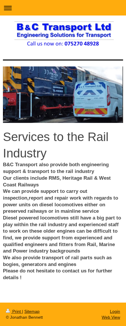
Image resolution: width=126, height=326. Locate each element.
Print (16, 311)
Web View (111, 317)
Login (115, 311)
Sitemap (32, 311)
